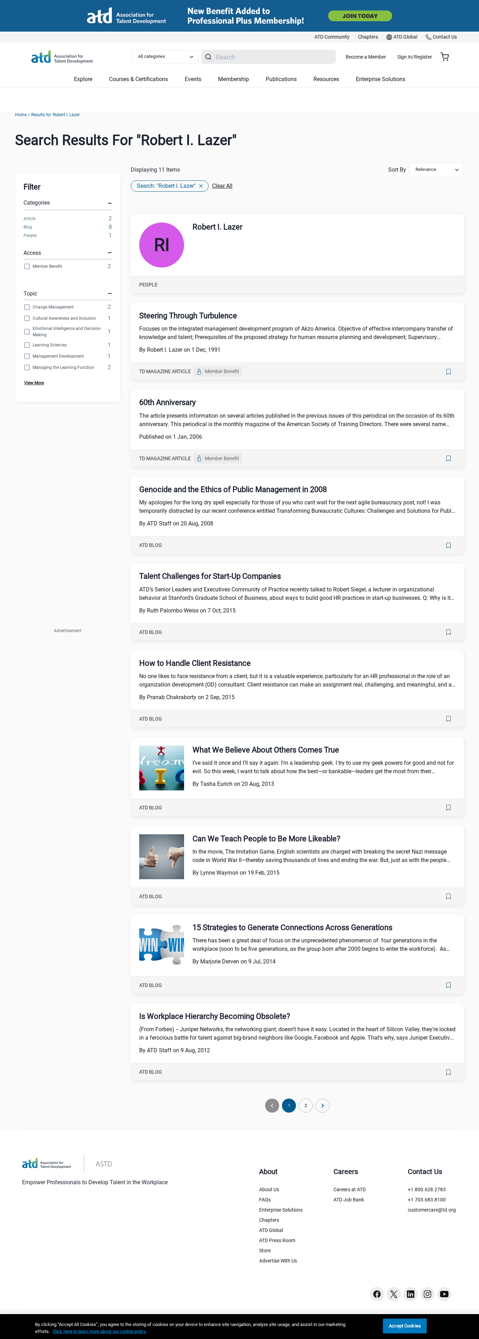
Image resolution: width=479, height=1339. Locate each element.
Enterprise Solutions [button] (380, 79)
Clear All (222, 186)
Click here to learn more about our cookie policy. (100, 1331)
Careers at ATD (349, 1189)
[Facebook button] (377, 1294)
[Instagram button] (427, 1294)
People (29, 235)
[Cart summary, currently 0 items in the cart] (447, 57)
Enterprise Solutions (281, 1210)
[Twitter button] (394, 1294)
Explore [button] (83, 79)
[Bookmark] (448, 371)
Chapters (269, 1220)
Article (29, 218)
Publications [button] (281, 79)
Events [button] (193, 79)
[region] (239, 1326)
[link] (332, 37)
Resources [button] (326, 79)
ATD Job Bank (348, 1199)
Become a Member (366, 57)
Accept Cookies (405, 1325)
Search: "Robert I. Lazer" (166, 186)
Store (265, 1250)
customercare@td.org (432, 1210)
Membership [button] (233, 79)
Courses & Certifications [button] (138, 79)
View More (34, 382)
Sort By (397, 169)
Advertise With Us (278, 1261)
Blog (27, 227)
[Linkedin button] (411, 1294)
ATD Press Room (277, 1240)
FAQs (265, 1199)
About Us (269, 1189)
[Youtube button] (444, 1294)
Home (21, 114)
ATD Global (271, 1230)
